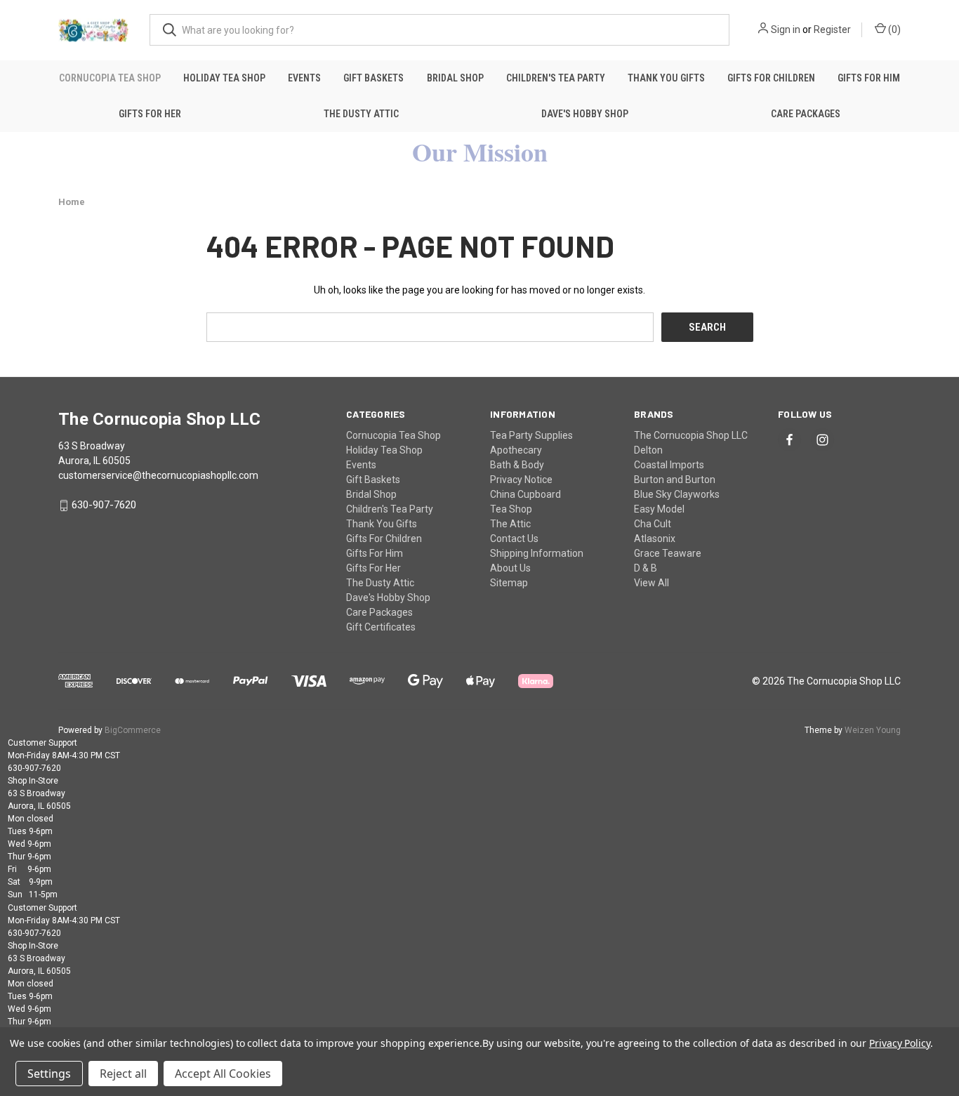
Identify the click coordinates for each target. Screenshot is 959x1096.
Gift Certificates (381, 627)
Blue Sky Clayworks (677, 494)
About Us (510, 568)
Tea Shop (511, 509)
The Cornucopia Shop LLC (691, 435)
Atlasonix (654, 538)
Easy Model (659, 509)
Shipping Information (536, 553)
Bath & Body (517, 464)
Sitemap (509, 582)
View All (651, 582)
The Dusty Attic (361, 113)
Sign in (785, 29)
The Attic (510, 523)
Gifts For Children (771, 78)
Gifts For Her (150, 113)
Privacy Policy (899, 1043)
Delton (648, 450)
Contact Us (514, 538)
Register (832, 29)
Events (304, 78)
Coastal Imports (669, 464)
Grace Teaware (667, 553)
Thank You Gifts (666, 78)
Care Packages (805, 113)
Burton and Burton (674, 479)
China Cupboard (525, 494)
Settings (49, 1073)
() (893, 29)
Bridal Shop (455, 78)
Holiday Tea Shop (224, 78)
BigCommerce (133, 730)
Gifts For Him (869, 78)
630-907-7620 (104, 505)
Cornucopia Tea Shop (110, 78)
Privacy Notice (521, 479)
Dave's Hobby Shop (584, 113)
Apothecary (516, 450)
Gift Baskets (373, 78)
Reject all (123, 1073)
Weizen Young (873, 730)
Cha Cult (652, 523)
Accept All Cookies (223, 1073)
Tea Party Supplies (531, 435)
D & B (645, 568)
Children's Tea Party (555, 78)
